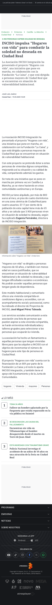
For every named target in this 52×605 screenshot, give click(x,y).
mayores (33, 386)
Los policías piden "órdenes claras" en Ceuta (17, 2)
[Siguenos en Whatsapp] (43, 555)
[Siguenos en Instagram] (22, 555)
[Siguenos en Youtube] (8, 555)
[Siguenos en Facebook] (29, 555)
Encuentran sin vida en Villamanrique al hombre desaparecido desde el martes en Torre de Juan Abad (27, 432)
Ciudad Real (6, 35)
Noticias (19, 35)
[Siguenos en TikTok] (15, 555)
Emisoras (18, 32)
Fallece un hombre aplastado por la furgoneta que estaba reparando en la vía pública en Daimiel (30, 410)
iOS (36, 540)
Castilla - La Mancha (35, 32)
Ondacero (5, 32)
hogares (7, 386)
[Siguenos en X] (36, 555)
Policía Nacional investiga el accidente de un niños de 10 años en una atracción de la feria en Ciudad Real (29, 453)
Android (21, 540)
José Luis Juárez (9, 94)
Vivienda (20, 386)
